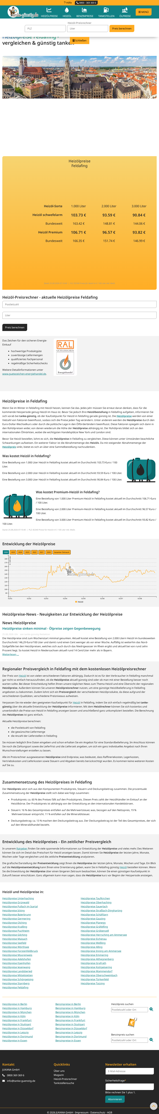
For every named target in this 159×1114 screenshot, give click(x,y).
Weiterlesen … (10, 654)
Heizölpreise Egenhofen (16, 963)
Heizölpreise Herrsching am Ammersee (104, 935)
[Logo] (23, 12)
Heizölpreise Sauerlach (94, 906)
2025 (13, 552)
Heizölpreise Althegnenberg (97, 959)
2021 (41, 552)
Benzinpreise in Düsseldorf (71, 1028)
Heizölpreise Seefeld (14, 943)
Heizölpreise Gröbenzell (95, 930)
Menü (145, 12)
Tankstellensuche (64, 1083)
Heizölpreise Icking (13, 910)
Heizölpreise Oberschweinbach (99, 975)
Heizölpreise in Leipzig (15, 1032)
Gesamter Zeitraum (61, 552)
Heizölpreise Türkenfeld (95, 979)
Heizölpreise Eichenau (94, 939)
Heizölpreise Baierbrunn (16, 914)
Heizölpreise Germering (16, 918)
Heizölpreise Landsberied (17, 971)
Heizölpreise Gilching (14, 935)
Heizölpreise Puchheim (15, 930)
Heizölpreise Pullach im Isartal (20, 906)
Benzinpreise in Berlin (68, 1004)
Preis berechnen (14, 327)
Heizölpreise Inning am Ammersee (101, 951)
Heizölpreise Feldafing (15, 987)
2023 (27, 552)
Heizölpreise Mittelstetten (17, 975)
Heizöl (22, 675)
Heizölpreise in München (17, 1012)
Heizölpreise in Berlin (14, 1004)
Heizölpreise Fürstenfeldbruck (20, 951)
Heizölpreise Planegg (93, 922)
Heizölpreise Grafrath (93, 963)
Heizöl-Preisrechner (65, 1079)
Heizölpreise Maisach (14, 939)
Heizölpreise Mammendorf (96, 971)
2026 (6, 552)
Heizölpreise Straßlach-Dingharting (101, 910)
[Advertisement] (79, 125)
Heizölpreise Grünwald (15, 902)
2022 (34, 552)
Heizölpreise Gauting (93, 918)
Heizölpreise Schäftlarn (94, 914)
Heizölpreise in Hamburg (17, 1008)
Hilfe (69, 2)
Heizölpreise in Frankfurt (17, 1020)
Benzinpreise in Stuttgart (70, 1024)
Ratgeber (22, 848)
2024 (20, 552)
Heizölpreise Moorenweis (17, 955)
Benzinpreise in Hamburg (70, 1008)
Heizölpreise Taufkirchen (95, 898)
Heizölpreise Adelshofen (16, 959)
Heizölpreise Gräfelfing (94, 926)
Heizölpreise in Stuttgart (16, 1024)
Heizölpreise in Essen (14, 1040)
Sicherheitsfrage (115, 1080)
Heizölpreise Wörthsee (15, 947)
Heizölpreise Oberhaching (96, 902)
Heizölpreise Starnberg (16, 983)
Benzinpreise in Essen (68, 1040)
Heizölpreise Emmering (94, 955)
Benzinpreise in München (70, 1012)
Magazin (59, 1075)
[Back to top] (153, 1106)
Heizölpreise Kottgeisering (96, 967)
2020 (49, 552)
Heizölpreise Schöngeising (17, 979)
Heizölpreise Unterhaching (18, 898)
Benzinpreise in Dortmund (70, 1036)
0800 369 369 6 (15, 1075)
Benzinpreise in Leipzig (68, 1032)
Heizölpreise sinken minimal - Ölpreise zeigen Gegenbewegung (51, 628)
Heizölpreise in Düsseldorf (17, 1028)
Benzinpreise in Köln (67, 1016)
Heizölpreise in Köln (14, 1016)
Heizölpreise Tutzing (93, 983)
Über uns (59, 1071)
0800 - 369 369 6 (87, 2)
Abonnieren (115, 1099)
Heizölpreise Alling (91, 947)
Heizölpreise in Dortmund (17, 1036)
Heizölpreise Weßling (93, 943)
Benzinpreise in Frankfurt (70, 1020)
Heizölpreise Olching (14, 922)
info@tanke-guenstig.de (21, 1081)
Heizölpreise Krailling (14, 926)
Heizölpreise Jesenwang (16, 967)
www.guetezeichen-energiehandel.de (24, 374)
